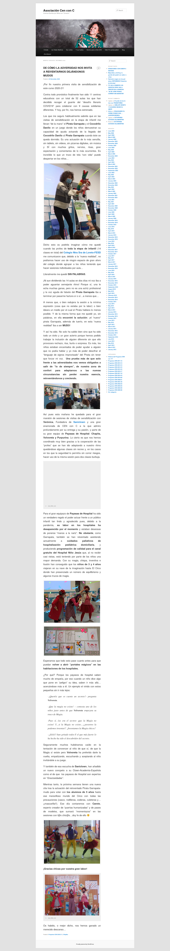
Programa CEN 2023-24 (115, 386)
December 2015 (112, 281)
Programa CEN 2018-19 (115, 375)
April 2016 (111, 274)
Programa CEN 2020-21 (55, 934)
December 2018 (112, 237)
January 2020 (112, 218)
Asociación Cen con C (58, 10)
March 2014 (111, 310)
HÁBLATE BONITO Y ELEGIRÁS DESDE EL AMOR (117, 107)
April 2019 (111, 231)
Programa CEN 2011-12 (115, 361)
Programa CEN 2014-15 (115, 367)
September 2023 (113, 170)
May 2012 (111, 343)
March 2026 (111, 137)
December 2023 (112, 166)
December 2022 (112, 183)
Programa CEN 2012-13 (115, 363)
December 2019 (112, 220)
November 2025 (113, 143)
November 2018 (113, 239)
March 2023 (111, 179)
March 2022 (111, 191)
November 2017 (113, 252)
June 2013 (111, 320)
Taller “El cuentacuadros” (112, 50)
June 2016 (111, 270)
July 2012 (111, 339)
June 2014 (111, 304)
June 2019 (111, 227)
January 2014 (112, 312)
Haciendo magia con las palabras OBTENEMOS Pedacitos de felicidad (117, 81)
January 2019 (112, 235)
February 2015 (112, 295)
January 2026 (112, 139)
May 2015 (111, 291)
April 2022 (111, 189)
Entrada (46, 50)
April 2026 (111, 135)
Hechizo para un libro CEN (94, 50)
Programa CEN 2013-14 (115, 365)
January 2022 (112, 193)
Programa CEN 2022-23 (115, 384)
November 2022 (113, 185)
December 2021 (112, 195)
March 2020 (111, 216)
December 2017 (112, 250)
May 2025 (111, 150)
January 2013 (112, 329)
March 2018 (111, 247)
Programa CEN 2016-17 (115, 371)
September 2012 (113, 337)
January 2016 (112, 279)
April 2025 (111, 152)
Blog (123, 50)
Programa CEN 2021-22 (115, 382)
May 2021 (111, 202)
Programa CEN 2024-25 (115, 388)
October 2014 (112, 302)
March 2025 (111, 154)
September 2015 (113, 287)
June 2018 (111, 241)
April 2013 (111, 324)
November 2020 (113, 208)
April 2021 (111, 204)
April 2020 (111, 214)
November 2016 (113, 268)
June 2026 (111, 131)
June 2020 (111, 212)
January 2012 (112, 349)
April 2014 (111, 308)
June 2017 (111, 256)
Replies (65, 934)
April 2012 (111, 345)
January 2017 (112, 264)
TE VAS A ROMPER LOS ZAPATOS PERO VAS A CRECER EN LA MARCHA (116, 87)
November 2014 (113, 299)
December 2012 (112, 331)
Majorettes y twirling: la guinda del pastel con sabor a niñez (117, 75)
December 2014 (112, 297)
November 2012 (113, 333)
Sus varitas (69, 50)
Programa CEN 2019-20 (115, 377)
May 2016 (111, 272)
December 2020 (112, 206)
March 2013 (111, 326)
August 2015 (112, 289)
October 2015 (112, 285)
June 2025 (111, 147)
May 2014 (111, 306)
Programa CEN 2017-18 (115, 373)
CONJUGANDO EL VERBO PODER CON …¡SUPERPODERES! (116, 113)
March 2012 (111, 347)
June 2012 (111, 341)
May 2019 (111, 229)
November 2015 (113, 283)
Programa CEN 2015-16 (115, 369)
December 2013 (112, 314)
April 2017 (111, 260)
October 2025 (112, 145)
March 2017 (111, 262)
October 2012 (112, 335)
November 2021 (113, 197)
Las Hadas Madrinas (57, 50)
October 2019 (112, 224)
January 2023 (112, 181)
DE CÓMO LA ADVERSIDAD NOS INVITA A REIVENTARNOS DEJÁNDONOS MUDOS (67, 71)
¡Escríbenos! (47, 54)
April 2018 (111, 245)
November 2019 (113, 222)
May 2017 (111, 258)
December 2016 (112, 266)
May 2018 (111, 243)
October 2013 (112, 318)
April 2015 (111, 293)
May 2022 (111, 187)
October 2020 (112, 210)
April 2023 (111, 177)
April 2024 (111, 162)
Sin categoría (112, 392)
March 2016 (111, 276)
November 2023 (113, 168)
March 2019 (111, 233)
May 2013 (111, 322)
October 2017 (112, 254)
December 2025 (112, 141)
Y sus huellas (80, 50)
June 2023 (111, 172)
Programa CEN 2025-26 (115, 390)
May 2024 (111, 160)
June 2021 (111, 200)
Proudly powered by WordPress (85, 944)
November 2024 (113, 156)
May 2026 (111, 133)
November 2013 (113, 316)
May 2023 (111, 175)
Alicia (110, 111)
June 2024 (111, 158)
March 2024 (111, 164)
